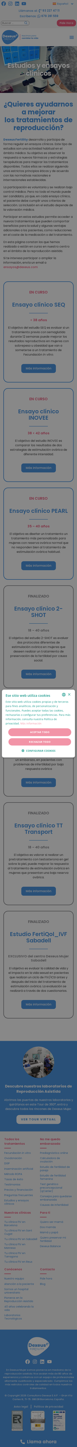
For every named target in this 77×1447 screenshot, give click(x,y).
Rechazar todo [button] (39, 741)
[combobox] (64, 695)
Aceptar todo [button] (40, 732)
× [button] (69, 694)
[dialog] (38, 724)
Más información (30, 723)
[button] (38, 750)
